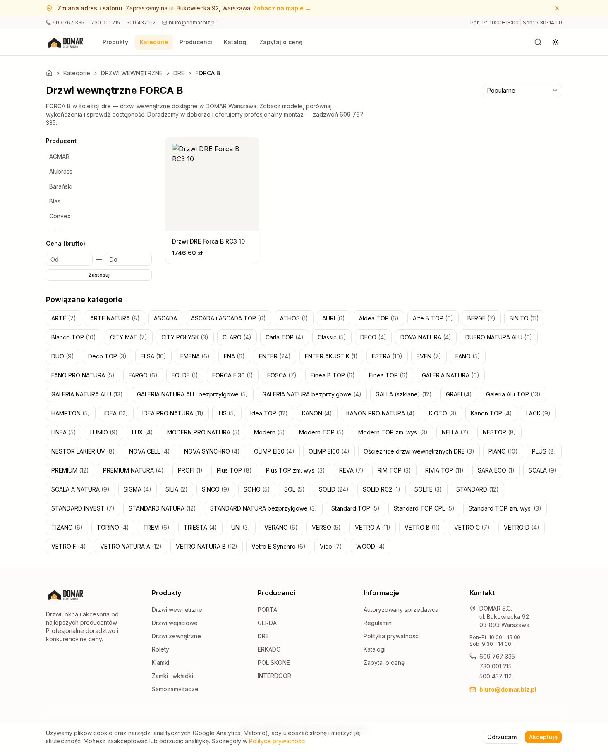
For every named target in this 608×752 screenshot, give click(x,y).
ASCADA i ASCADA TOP (228, 318)
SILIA (176, 489)
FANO (467, 356)
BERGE (481, 318)
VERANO (281, 527)
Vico (331, 546)
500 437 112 (141, 22)
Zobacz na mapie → (282, 8)
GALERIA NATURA (450, 375)
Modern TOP (321, 432)
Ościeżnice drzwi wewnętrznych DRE (419, 451)
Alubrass (60, 171)
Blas (54, 201)
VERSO (326, 527)
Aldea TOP (379, 318)
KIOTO (443, 413)
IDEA (116, 413)
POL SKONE (274, 662)
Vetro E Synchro (278, 546)
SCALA (543, 470)
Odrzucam (502, 736)
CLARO (237, 337)
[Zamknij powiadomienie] (557, 8)
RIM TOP (394, 470)
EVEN (429, 356)
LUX (142, 432)
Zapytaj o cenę (280, 41)
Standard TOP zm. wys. (505, 508)
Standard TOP (355, 508)
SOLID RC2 (381, 489)
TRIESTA (200, 527)
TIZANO (67, 527)
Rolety (160, 649)
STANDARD (477, 489)
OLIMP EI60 (329, 451)
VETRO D (521, 527)
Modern (269, 432)
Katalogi (236, 41)
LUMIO (104, 432)
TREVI (156, 527)
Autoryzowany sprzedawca (401, 609)
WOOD (370, 546)
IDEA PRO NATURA (172, 413)
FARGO (143, 375)
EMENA (195, 356)
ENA (234, 356)
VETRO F (68, 546)
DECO (373, 337)
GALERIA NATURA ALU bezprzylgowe (192, 394)
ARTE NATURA (115, 318)
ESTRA (387, 356)
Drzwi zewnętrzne (176, 636)
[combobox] (522, 90)
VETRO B (422, 527)
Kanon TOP (491, 413)
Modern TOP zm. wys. (393, 432)
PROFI (190, 470)
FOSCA (282, 375)
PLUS (544, 451)
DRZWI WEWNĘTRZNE (132, 72)
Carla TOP (285, 337)
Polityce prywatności (277, 741)
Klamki (160, 662)
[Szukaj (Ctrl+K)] (538, 42)
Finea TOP (388, 375)
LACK (538, 413)
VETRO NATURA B (206, 546)
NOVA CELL (149, 451)
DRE (178, 72)
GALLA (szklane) (404, 394)
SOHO (257, 489)
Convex (60, 216)
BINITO (524, 318)
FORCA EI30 (232, 375)
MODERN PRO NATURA (203, 432)
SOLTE (428, 489)
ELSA (153, 356)
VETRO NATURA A (131, 546)
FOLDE (185, 375)
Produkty (115, 41)
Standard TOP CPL (424, 508)
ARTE (63, 318)
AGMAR (59, 156)
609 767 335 (68, 22)
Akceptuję (543, 736)
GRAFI (459, 394)
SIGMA (137, 489)
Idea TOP (269, 413)
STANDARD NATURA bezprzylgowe (263, 508)
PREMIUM (70, 470)
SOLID (334, 489)
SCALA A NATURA (80, 489)
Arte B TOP (433, 318)
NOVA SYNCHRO (212, 451)
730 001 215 (105, 22)
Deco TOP (107, 356)
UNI (240, 527)
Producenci (196, 41)
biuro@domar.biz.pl (192, 22)
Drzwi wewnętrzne (177, 609)
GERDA (267, 622)
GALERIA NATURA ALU (87, 394)
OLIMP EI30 (274, 451)
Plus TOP (234, 470)
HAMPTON (70, 413)
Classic (332, 337)
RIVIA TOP (444, 470)
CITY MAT (128, 337)
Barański (60, 186)
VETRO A (372, 527)
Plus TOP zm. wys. (295, 470)
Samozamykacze (175, 688)
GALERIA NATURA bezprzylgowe (311, 394)
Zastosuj (99, 275)
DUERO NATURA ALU (498, 337)
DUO (62, 356)
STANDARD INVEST (83, 508)
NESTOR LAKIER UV (83, 451)
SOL (294, 489)
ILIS (227, 413)
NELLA (455, 432)
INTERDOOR (274, 675)
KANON (317, 413)
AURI (333, 318)
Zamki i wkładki (172, 675)
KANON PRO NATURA (380, 413)
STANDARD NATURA (162, 508)
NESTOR (499, 432)
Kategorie (154, 41)
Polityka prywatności (392, 636)
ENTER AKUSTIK (331, 356)
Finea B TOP (333, 375)
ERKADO (269, 649)
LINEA (63, 432)
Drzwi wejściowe (175, 622)
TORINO (113, 527)
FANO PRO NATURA (83, 375)
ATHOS (294, 318)
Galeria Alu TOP (513, 394)
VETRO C (472, 527)
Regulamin (378, 622)
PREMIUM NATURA (133, 470)
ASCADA (165, 318)
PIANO (503, 451)
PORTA (267, 609)
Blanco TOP (73, 337)
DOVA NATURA (425, 337)
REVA (351, 470)
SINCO (216, 489)
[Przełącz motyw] (555, 42)
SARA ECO (496, 470)
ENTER (275, 356)
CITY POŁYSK (184, 337)
